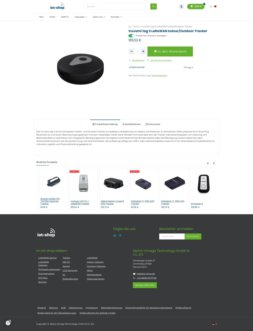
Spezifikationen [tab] (132, 124)
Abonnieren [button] (193, 236)
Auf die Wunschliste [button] (161, 60)
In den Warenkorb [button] (171, 51)
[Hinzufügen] (143, 51)
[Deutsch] (215, 6)
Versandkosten (159, 75)
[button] (208, 163)
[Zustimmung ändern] (8, 322)
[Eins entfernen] (131, 51)
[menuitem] (41, 17)
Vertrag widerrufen (145, 285)
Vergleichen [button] (138, 60)
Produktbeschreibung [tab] (106, 124)
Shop (136, 26)
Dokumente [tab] (154, 124)
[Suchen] (153, 6)
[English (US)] (211, 6)
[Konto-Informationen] (181, 6)
